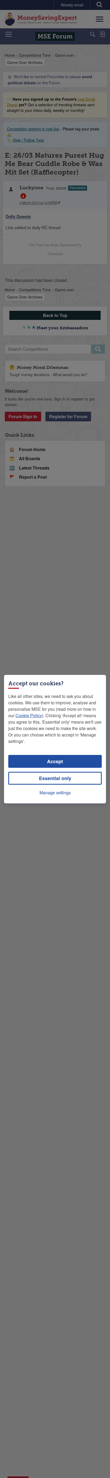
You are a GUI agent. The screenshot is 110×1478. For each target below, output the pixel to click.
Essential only (55, 778)
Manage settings (55, 792)
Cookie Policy (28, 715)
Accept (55, 761)
